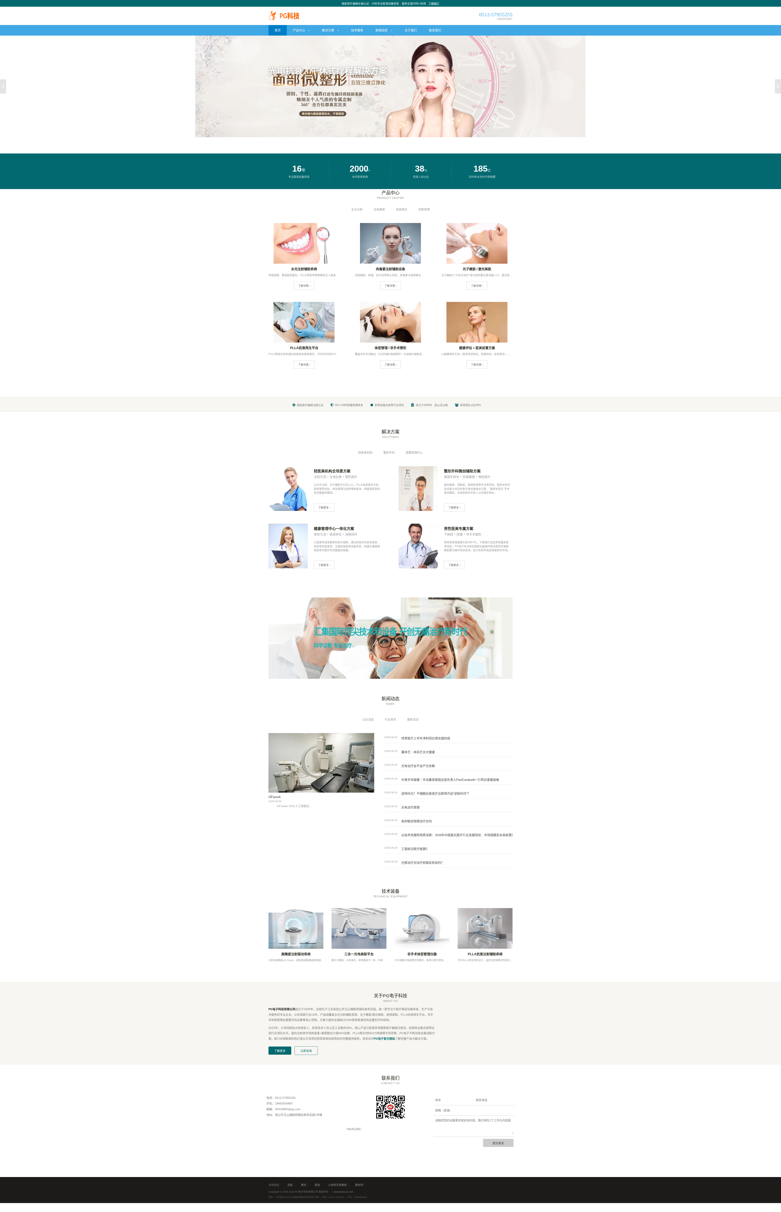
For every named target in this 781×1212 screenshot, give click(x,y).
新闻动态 (381, 30)
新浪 (317, 1184)
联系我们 (435, 30)
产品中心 (299, 30)
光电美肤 (379, 209)
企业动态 (368, 719)
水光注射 (357, 209)
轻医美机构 (365, 452)
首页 (278, 30)
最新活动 (413, 719)
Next (778, 86)
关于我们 (411, 30)
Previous (3, 86)
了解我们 (433, 3)
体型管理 (424, 209)
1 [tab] (388, 134)
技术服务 (357, 30)
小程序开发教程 (337, 1184)
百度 (290, 1184)
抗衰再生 (401, 209)
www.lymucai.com (343, 1191)
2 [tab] (394, 134)
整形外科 (389, 452)
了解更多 (280, 1050)
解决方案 (328, 30)
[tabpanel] (390, 86)
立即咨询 (306, 1050)
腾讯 (303, 1184)
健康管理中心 (414, 452)
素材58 (359, 1184)
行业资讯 (390, 719)
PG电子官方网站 (384, 1038)
